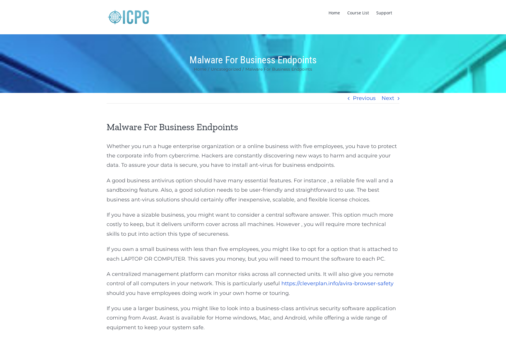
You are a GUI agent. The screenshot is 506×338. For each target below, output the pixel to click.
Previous (364, 98)
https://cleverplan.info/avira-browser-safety (337, 283)
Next (388, 98)
